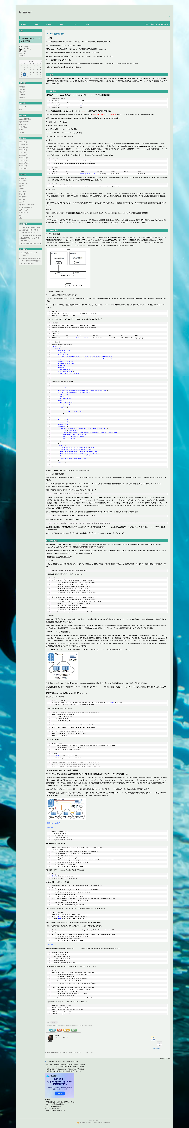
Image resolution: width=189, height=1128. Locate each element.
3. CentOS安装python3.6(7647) (29, 238)
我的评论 (22, 89)
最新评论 (22, 95)
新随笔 (49, 24)
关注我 (59, 1030)
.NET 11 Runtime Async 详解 (53, 1106)
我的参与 (22, 92)
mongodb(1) (23, 197)
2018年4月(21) (24, 163)
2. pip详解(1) (23, 255)
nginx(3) (22, 202)
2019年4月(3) (23, 147)
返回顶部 (167, 1059)
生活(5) (21, 130)
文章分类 (22, 174)
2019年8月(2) (23, 144)
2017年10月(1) (24, 168)
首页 (36, 24)
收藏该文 (66, 1030)
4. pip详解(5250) (24, 241)
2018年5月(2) (23, 160)
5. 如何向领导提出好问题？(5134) (30, 243)
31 (25, 51)
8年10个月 (27, 49)
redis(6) (21, 215)
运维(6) (21, 132)
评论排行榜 (23, 249)
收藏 (87, 1052)
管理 (87, 24)
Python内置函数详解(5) (27, 204)
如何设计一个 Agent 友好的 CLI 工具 (55, 1110)
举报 (92, 1052)
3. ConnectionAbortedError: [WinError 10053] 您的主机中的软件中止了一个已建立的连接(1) (30, 260)
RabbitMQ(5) (23, 212)
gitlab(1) (22, 189)
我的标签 (22, 97)
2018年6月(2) (23, 158)
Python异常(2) (24, 122)
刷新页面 (162, 1059)
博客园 (23, 24)
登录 (66, 1061)
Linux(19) (22, 194)
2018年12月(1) (24, 152)
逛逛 (72, 1061)
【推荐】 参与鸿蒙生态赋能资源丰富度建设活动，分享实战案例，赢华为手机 (65, 1065)
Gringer (25, 12)
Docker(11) (23, 183)
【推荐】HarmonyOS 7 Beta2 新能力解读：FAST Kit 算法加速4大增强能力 (64, 1067)
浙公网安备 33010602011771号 (88, 1122)
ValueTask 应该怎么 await (53, 1108)
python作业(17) (24, 124)
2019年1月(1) (23, 150)
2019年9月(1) (23, 142)
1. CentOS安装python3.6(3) (28, 253)
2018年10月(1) (24, 155)
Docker (54, 1022)
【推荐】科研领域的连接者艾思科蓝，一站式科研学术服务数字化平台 (63, 1071)
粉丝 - (57, 1037)
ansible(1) (22, 178)
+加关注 (50, 1041)
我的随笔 (22, 87)
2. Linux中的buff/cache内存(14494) (30, 235)
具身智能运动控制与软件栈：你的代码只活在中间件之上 (60, 1102)
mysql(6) (22, 199)
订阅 (74, 24)
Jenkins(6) (22, 191)
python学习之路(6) (25, 119)
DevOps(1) (23, 181)
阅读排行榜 (23, 224)
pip (21, 109)
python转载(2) (23, 210)
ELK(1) (21, 186)
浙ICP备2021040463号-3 (104, 1122)
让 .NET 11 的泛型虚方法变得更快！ (55, 1104)
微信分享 (74, 1030)
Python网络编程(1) (25, 207)
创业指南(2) (23, 127)
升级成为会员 (156, 1048)
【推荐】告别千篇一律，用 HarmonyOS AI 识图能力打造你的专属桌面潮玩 (64, 1069)
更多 (20, 218)
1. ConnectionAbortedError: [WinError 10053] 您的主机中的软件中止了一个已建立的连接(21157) (30, 230)
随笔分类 (22, 115)
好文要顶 (52, 1030)
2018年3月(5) (23, 166)
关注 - (65, 1037)
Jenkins (22, 107)
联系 (61, 24)
